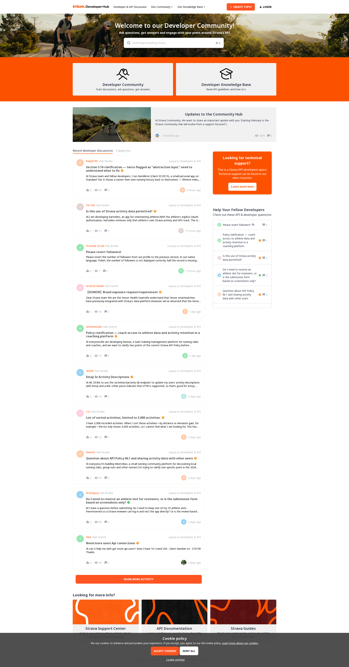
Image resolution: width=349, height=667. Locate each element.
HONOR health (95, 286)
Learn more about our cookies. (240, 643)
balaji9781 (92, 161)
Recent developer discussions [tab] (93, 151)
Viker (89, 537)
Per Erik (90, 205)
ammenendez (94, 327)
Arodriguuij (92, 493)
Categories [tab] (123, 151)
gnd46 (90, 371)
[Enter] (127, 43)
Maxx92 (90, 452)
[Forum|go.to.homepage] (91, 6)
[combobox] (174, 43)
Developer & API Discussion (130, 7)
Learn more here (242, 186)
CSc (88, 411)
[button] (174, 659)
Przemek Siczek (95, 246)
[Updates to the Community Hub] (174, 124)
